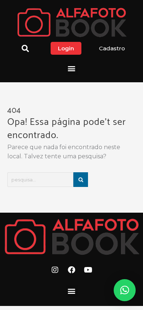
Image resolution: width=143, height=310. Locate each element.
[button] (72, 68)
